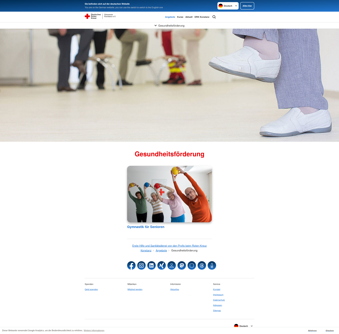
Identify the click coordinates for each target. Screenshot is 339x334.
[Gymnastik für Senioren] (169, 194)
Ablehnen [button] (312, 331)
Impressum (218, 294)
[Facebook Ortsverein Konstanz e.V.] (131, 265)
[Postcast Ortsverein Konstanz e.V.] (212, 265)
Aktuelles (174, 289)
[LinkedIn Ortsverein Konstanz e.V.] (151, 265)
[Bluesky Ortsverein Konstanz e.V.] (192, 265)
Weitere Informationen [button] (94, 330)
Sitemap (217, 310)
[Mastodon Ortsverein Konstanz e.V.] (181, 265)
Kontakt (216, 289)
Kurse (180, 16)
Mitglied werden (135, 289)
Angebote (170, 16)
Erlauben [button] (330, 331)
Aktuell (188, 16)
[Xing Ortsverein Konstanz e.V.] (161, 265)
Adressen (217, 305)
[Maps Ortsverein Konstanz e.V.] (171, 265)
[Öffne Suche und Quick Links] (214, 17)
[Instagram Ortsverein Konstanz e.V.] (141, 265)
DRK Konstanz (202, 16)
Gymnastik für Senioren (145, 226)
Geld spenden (91, 289)
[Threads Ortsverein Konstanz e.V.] (202, 265)
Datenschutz (219, 299)
